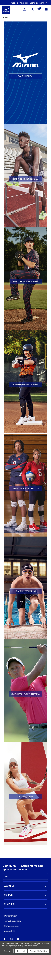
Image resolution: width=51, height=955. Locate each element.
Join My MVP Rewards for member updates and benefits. (23, 867)
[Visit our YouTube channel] (18, 940)
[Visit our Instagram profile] (11, 940)
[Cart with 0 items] (39, 10)
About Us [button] (9, 886)
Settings (8, 951)
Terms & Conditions (12, 921)
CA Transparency (11, 926)
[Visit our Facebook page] (4, 940)
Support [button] (9, 895)
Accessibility (10, 931)
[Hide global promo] (46, 3)
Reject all (21, 951)
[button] (25, 72)
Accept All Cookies (38, 951)
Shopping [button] (9, 904)
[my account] (24, 9)
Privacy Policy (10, 916)
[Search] (32, 9)
